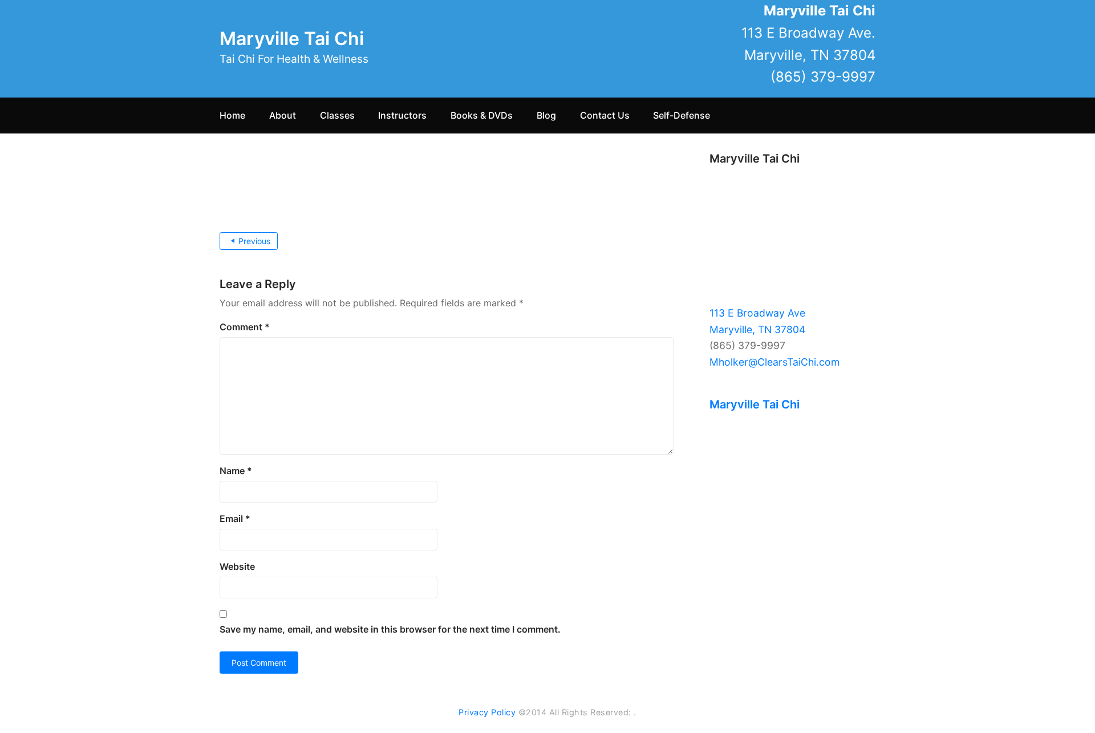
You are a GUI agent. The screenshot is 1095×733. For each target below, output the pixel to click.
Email (235, 518)
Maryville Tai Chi (292, 38)
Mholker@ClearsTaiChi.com (774, 362)
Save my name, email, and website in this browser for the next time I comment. (390, 629)
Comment (245, 327)
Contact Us (605, 115)
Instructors (402, 115)
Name (236, 470)
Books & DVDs (482, 115)
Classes (337, 115)
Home (232, 115)
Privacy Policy (487, 712)
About (282, 115)
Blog (546, 115)
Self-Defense (681, 115)
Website (237, 566)
